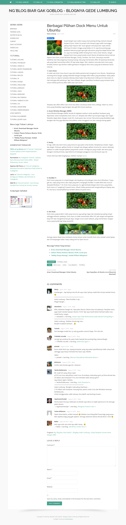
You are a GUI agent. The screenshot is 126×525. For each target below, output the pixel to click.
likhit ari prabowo (17, 149)
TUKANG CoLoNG (60, 336)
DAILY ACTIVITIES (16, 44)
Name (49, 469)
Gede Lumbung (51, 34)
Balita (56, 421)
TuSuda (56, 328)
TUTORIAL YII (14, 78)
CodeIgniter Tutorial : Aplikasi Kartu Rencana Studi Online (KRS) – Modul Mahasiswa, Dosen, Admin (25, 160)
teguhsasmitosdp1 (60, 399)
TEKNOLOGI (14, 48)
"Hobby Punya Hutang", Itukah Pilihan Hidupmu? (69, 255)
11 (115, 34)
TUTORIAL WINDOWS (17, 94)
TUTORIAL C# (37, 2)
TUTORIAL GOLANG (17, 60)
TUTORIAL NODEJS (16, 82)
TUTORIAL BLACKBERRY (18, 116)
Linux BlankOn (72, 265)
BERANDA (13, 29)
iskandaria (57, 306)
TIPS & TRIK (14, 51)
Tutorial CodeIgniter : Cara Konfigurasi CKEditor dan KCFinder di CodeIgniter (22, 176)
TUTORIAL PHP (95, 2)
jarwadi (56, 346)
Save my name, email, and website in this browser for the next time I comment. (74, 499)
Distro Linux (57, 265)
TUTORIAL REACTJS (16, 75)
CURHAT (13, 41)
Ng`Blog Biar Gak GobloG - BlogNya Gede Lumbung (63, 10)
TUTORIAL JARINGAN (17, 88)
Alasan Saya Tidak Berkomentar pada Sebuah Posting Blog (92, 317)
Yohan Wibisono (59, 411)
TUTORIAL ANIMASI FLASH (19, 100)
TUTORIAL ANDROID (22, 2)
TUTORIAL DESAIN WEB (18, 107)
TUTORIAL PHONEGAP (17, 63)
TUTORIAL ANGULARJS (17, 85)
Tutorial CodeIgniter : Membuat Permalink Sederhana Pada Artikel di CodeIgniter (26, 168)
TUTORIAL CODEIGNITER (55, 2)
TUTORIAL (82, 265)
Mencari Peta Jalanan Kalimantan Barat (83, 357)
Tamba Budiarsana (60, 370)
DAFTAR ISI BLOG (16, 35)
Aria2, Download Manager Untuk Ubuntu (66, 250)
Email (49, 478)
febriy (56, 289)
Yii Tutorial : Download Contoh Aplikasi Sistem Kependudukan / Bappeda (26, 151)
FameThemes (69, 519)
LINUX (64, 265)
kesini (84, 156)
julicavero (57, 362)
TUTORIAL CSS (15, 104)
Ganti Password (83, 382)
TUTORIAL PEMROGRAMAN (19, 110)
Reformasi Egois (82, 341)
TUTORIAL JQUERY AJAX (18, 119)
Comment (51, 445)
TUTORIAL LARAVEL (17, 72)
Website (49, 487)
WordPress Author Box (77, 427)
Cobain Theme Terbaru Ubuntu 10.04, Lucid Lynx (69, 253)
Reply (69, 289)
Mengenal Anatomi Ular (86, 406)
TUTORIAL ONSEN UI (17, 66)
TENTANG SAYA (15, 32)
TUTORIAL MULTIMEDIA (18, 97)
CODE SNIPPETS (15, 113)
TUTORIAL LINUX (62, 262)
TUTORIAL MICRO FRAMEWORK (21, 69)
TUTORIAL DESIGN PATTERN (76, 2)
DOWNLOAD (14, 38)
